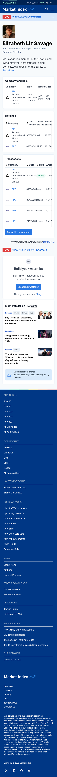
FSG (6, 699)
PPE (14, 146)
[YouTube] (29, 770)
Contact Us (48, 242)
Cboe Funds (10, 544)
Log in (40, 294)
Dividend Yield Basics (14, 635)
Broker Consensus (13, 493)
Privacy (7, 695)
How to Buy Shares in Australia (19, 630)
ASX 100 (8, 412)
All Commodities (12, 473)
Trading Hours (11, 609)
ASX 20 (7, 401)
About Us (8, 687)
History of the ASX (13, 614)
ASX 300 (8, 422)
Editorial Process (12, 575)
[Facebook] (21, 770)
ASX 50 (7, 406)
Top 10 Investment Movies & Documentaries (26, 645)
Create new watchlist (28, 287)
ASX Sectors (10, 524)
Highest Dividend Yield (15, 488)
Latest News (10, 565)
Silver (6, 463)
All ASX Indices (11, 432)
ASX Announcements (14, 539)
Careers (8, 690)
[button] (16, 313)
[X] (6, 770)
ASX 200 (31, 3)
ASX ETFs (8, 529)
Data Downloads (12, 589)
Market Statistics (12, 595)
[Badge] (28, 261)
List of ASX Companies (15, 508)
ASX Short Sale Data (14, 534)
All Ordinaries (10, 427)
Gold (6, 458)
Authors (8, 570)
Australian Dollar (12, 549)
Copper (7, 468)
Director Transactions (14, 519)
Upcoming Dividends (14, 513)
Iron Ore (8, 448)
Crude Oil (8, 453)
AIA (13, 91)
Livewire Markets (12, 660)
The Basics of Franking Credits (19, 640)
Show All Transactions (18, 232)
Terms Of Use (10, 703)
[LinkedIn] (13, 770)
